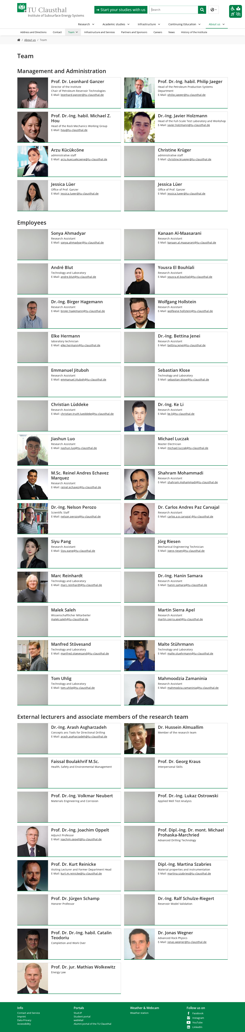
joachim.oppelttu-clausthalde (81, 839)
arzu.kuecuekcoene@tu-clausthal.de (84, 159)
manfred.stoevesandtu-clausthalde (85, 653)
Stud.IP (78, 1013)
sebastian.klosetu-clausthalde (188, 379)
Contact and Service (28, 1013)
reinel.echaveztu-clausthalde (81, 487)
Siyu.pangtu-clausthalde (78, 551)
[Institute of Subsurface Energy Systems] (18, 40)
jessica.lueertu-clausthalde (80, 193)
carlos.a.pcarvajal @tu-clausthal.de (190, 516)
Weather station (139, 1013)
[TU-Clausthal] (42, 7)
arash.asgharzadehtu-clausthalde (84, 736)
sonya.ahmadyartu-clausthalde (82, 242)
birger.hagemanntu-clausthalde (83, 311)
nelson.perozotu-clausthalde (81, 516)
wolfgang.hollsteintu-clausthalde (190, 311)
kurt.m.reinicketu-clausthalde (81, 873)
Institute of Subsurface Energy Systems (47, 15)
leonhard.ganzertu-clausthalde (82, 95)
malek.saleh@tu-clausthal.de (69, 619)
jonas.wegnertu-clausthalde (187, 942)
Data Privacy (24, 1020)
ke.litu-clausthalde (180, 414)
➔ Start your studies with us (120, 9)
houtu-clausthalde (74, 130)
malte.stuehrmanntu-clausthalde (190, 653)
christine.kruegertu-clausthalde (189, 159)
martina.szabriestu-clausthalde (189, 873)
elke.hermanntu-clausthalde (80, 345)
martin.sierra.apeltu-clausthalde (180, 619)
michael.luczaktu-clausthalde (187, 448)
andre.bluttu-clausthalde (78, 277)
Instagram (198, 1018)
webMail (78, 1020)
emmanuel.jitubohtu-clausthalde (83, 379)
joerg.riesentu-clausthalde (186, 551)
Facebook (197, 1013)
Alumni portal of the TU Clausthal (92, 1023)
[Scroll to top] (237, 1024)
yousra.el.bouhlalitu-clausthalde (189, 277)
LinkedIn (197, 1027)
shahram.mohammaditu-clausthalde (192, 482)
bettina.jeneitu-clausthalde (186, 345)
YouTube (197, 1022)
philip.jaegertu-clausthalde (186, 95)
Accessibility (24, 1023)
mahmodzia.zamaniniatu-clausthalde (193, 688)
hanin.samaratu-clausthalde (187, 585)
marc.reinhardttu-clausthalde (81, 585)
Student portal (82, 1016)
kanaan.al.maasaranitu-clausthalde (191, 242)
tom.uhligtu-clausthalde (78, 688)
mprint (22, 1016)
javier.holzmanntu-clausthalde (188, 125)
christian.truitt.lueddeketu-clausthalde (87, 414)
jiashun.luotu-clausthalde (79, 448)
